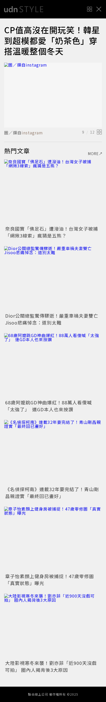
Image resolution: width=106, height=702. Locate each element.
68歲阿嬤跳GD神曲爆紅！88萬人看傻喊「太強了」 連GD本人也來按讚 (48, 406)
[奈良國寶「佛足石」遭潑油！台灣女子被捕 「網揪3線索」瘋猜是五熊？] (53, 191)
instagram (32, 132)
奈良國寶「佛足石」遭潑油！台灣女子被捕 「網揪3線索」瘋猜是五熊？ (54, 232)
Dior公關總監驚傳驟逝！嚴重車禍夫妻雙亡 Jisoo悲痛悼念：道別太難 (54, 319)
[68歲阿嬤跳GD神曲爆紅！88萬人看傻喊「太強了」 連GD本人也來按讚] (53, 365)
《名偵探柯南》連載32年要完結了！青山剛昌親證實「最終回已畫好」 (52, 492)
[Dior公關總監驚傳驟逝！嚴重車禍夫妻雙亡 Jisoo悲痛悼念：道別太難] (53, 278)
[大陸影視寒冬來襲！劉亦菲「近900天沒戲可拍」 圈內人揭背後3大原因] (53, 626)
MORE (93, 153)
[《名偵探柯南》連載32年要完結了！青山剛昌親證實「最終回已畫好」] (53, 452)
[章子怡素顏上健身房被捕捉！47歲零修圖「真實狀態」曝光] (53, 539)
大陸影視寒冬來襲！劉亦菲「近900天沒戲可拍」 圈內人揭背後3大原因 (51, 666)
